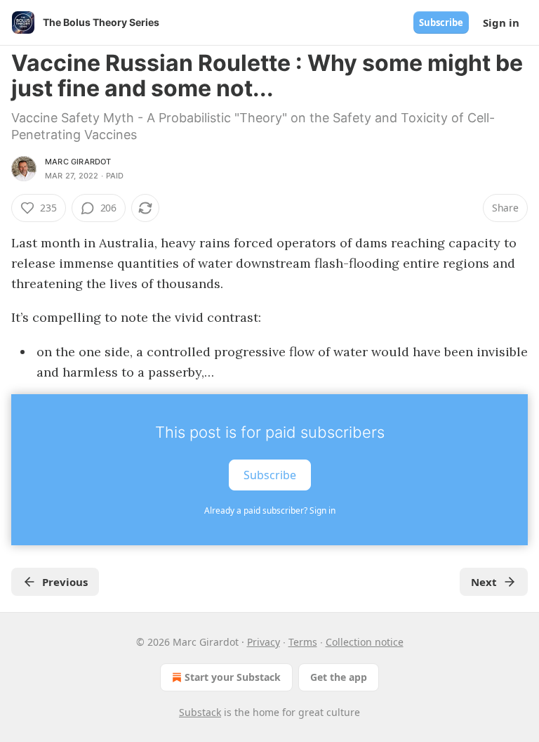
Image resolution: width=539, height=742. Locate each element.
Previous (65, 582)
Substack (200, 712)
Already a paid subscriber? (269, 510)
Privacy (263, 642)
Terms (302, 642)
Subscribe (441, 22)
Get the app (338, 677)
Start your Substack (233, 677)
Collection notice (365, 642)
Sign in (501, 22)
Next (484, 582)
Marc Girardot (78, 162)
